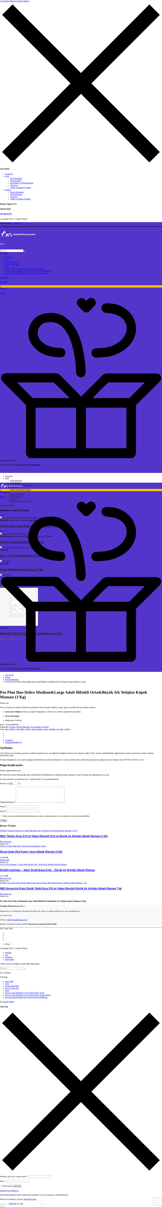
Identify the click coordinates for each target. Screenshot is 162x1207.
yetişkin (67, 729)
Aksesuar (14, 185)
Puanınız (4, 783)
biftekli (12, 729)
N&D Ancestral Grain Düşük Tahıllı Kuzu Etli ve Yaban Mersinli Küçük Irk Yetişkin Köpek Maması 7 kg (61, 888)
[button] (81, 290)
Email (3, 811)
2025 (7, 266)
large (46, 729)
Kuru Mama (36, 727)
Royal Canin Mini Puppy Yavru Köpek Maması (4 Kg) (31, 852)
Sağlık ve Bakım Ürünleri (20, 199)
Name (3, 806)
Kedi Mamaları (16, 178)
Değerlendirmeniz (8, 802)
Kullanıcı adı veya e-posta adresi (13, 1176)
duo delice (20, 729)
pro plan (59, 729)
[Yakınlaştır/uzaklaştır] (1, 1204)
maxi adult (9, 257)
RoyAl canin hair (12, 264)
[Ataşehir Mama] (14, 1)
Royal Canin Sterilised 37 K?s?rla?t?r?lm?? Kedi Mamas (27, 271)
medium (52, 729)
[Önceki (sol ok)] (1, 1206)
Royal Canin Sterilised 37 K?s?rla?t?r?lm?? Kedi (24, 269)
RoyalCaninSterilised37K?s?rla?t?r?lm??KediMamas (26, 273)
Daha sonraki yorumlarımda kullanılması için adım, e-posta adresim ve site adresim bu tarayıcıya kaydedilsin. (46, 816)
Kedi (7, 176)
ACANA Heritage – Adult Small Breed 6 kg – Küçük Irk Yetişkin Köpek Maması (47, 870)
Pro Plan (45, 727)
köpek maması (37, 729)
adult (7, 729)
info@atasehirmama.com (17, 920)
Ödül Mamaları (16, 194)
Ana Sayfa (9, 675)
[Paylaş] (6, 1204)
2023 (7, 260)
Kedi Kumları (15, 181)
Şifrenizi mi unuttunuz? (9, 1191)
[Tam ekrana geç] (4, 1204)
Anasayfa (9, 174)
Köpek (8, 190)
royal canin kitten (12, 262)
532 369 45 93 (6, 214)
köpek (28, 729)
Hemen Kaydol (30, 1199)
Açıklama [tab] (9, 740)
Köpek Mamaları (17, 192)
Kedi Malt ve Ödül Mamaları (21, 183)
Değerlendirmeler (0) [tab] (13, 742)
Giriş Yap (17, 1186)
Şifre (2, 1181)
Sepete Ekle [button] (4, 860)
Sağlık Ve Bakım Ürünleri (20, 188)
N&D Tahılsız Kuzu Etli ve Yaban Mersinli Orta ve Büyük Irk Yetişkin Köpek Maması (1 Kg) (54, 836)
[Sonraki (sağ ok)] (4, 1206)
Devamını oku (5, 841)
